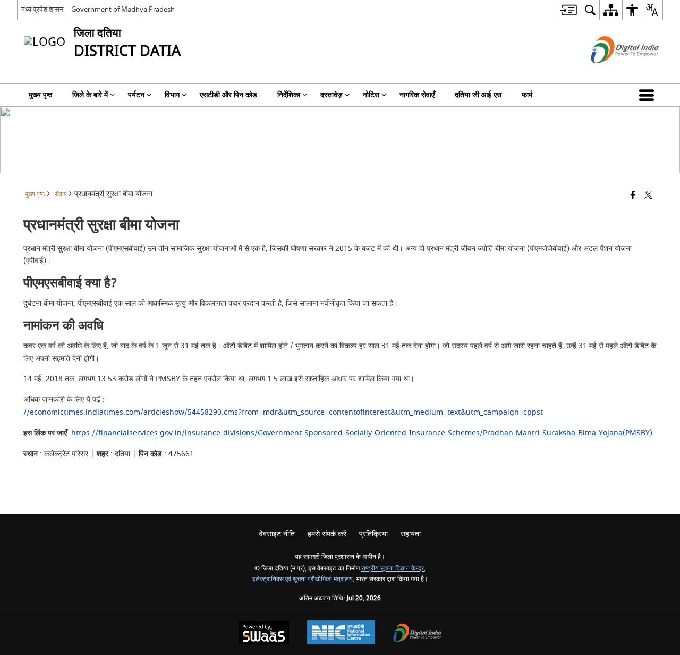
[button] (648, 95)
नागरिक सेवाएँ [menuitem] (417, 94)
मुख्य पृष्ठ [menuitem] (40, 94)
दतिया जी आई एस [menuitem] (478, 94)
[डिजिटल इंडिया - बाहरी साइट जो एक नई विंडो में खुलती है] (611, 72)
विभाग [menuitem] (172, 94)
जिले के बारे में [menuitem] (90, 94)
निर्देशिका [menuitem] (288, 94)
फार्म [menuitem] (527, 94)
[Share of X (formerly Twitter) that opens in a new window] (648, 195)
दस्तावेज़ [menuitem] (331, 94)
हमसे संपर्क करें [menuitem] (327, 534)
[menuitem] (568, 10)
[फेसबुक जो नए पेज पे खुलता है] (633, 195)
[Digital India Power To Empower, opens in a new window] (417, 634)
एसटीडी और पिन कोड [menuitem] (228, 94)
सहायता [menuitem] (411, 534)
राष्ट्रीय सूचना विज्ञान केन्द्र (392, 568)
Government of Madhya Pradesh (123, 9)
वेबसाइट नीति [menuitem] (277, 534)
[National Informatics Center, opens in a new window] (341, 633)
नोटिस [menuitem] (371, 94)
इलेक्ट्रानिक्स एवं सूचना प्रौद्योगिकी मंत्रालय (302, 579)
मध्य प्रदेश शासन (42, 9)
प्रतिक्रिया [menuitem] (373, 534)
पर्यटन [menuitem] (136, 94)
